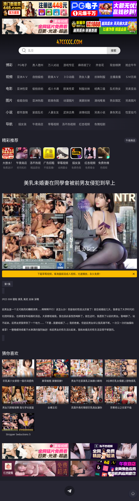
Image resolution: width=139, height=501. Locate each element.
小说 (9, 112)
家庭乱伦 (37, 112)
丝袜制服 (99, 77)
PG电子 (22, 65)
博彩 (9, 65)
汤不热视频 (69, 124)
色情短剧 (99, 124)
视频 (9, 77)
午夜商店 (37, 124)
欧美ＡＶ (53, 77)
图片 (9, 100)
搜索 (113, 50)
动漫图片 (68, 100)
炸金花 (100, 65)
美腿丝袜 (84, 100)
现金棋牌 (115, 65)
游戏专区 (68, 65)
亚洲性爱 (22, 89)
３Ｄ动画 (68, 77)
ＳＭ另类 (130, 77)
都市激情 (22, 112)
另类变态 (130, 89)
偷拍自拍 (37, 89)
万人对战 (53, 65)
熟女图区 (115, 100)
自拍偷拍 (37, 77)
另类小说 (99, 112)
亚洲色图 (37, 100)
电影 (9, 88)
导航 (9, 124)
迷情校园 (84, 112)
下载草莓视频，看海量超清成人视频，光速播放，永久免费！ (69, 273)
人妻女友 (53, 112)
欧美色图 (53, 100)
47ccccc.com (69, 42)
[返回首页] (133, 494)
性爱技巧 (130, 112)
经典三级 (99, 89)
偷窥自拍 (22, 100)
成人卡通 (53, 89)
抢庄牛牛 (130, 65)
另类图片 (130, 100)
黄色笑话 (115, 112)
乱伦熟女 (115, 89)
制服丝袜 (84, 89)
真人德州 (37, 65)
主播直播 (115, 77)
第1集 (7, 284)
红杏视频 (84, 124)
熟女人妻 (84, 77)
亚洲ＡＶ (22, 77)
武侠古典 (68, 112)
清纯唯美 (99, 100)
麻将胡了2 (84, 65)
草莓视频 (53, 124)
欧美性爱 (68, 89)
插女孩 (22, 124)
